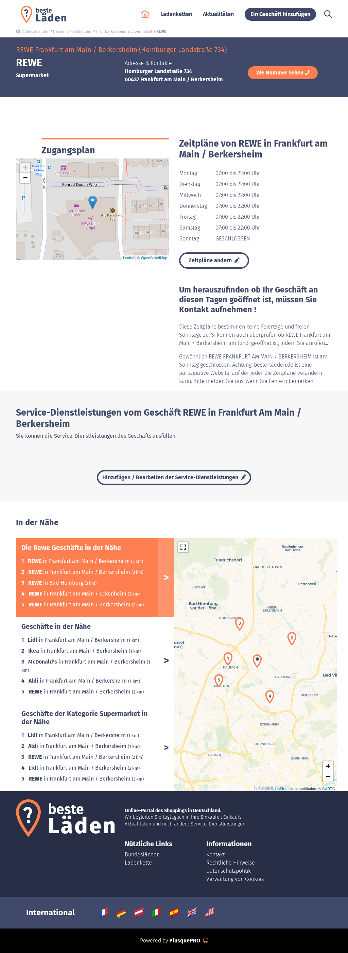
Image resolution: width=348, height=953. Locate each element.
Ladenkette (138, 862)
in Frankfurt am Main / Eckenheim (78, 593)
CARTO (328, 788)
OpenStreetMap (154, 257)
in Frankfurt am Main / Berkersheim (79, 561)
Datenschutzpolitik (228, 871)
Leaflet (128, 257)
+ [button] (25, 167)
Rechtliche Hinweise (230, 862)
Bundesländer (142, 854)
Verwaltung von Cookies (235, 879)
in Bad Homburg (56, 583)
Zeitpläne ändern (211, 260)
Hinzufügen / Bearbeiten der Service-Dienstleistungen (171, 477)
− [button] (25, 177)
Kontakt (215, 854)
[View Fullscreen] (183, 547)
